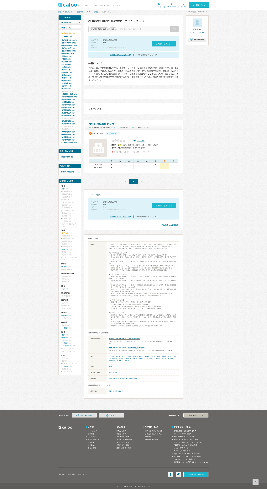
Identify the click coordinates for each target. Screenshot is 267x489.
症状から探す (121, 434)
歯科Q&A (91, 445)
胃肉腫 (164, 356)
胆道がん (128, 360)
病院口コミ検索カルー (66, 12)
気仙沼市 (67, 61)
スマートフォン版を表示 (196, 474)
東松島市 (67, 83)
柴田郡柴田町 (68, 102)
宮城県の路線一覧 (67, 157)
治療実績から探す (123, 436)
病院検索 (80, 12)
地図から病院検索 (172, 225)
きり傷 (111, 356)
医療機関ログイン (196, 416)
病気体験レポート (94, 439)
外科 (88, 12)
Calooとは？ (92, 431)
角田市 (66, 70)
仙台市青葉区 (69, 43)
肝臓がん (112, 360)
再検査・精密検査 (115, 391)
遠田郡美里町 (68, 140)
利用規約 (148, 436)
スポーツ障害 (155, 356)
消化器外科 (133, 378)
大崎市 (66, 86)
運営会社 (61, 474)
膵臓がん (120, 360)
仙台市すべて (69, 40)
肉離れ (135, 356)
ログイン (183, 7)
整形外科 (65, 249)
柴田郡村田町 (68, 99)
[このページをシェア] (170, 474)
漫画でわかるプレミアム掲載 (184, 436)
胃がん (164, 358)
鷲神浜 (68, 36)
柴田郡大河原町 (69, 97)
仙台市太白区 (69, 51)
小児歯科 (65, 343)
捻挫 (130, 356)
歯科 (63, 335)
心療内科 (65, 328)
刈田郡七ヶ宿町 (69, 94)
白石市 (66, 64)
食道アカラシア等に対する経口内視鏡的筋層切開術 (126, 347)
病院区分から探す (123, 445)
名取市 (66, 67)
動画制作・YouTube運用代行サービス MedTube (191, 462)
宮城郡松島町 (68, 115)
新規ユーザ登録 (171, 7)
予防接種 (65, 366)
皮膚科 (64, 266)
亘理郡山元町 (68, 113)
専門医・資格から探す (125, 439)
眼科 (63, 289)
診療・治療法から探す (125, 448)
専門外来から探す (123, 442)
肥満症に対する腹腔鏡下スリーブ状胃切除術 (124, 338)
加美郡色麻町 (68, 132)
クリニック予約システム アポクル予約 (188, 442)
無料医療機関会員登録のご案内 (185, 431)
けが (110, 366)
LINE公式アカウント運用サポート (186, 459)
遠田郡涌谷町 (68, 137)
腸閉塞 (128, 358)
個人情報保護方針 (151, 439)
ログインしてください (197, 32)
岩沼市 (66, 75)
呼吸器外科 (113, 378)
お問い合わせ (83, 474)
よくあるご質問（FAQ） (154, 434)
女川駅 (114, 127)
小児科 (64, 315)
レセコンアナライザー (182, 448)
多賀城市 (67, 72)
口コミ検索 (92, 436)
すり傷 (118, 356)
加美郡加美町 (68, 134)
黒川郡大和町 (68, 124)
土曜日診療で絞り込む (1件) (120, 55)
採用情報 (71, 474)
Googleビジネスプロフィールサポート (188, 456)
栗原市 (66, 80)
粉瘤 (151, 358)
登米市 (66, 78)
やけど (124, 356)
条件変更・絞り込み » (164, 44)
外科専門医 (113, 372)
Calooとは (159, 7)
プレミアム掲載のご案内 (182, 434)
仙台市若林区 (69, 48)
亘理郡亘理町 (68, 110)
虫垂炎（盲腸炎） (118, 358)
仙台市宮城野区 (69, 45)
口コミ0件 (140, 141)
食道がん (171, 358)
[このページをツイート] (178, 474)
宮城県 (96, 12)
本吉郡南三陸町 (69, 142)
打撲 (141, 356)
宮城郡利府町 (68, 121)
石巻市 (66, 56)
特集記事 (91, 442)
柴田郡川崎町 (68, 105)
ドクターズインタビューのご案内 (186, 439)
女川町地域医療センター (103, 124)
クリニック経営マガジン (182, 451)
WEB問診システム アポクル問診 (185, 445)
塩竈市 (66, 59)
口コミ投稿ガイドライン (154, 431)
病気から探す (121, 431)
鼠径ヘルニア (143, 358)
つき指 (146, 356)
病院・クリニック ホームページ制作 (187, 453)
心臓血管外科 (123, 378)
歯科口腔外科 (66, 346)
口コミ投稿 (92, 448)
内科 (63, 189)
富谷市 (66, 88)
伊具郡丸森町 (68, 107)
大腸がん (157, 358)
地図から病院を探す (67, 172)
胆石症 (135, 358)
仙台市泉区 (68, 53)
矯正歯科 (65, 337)
